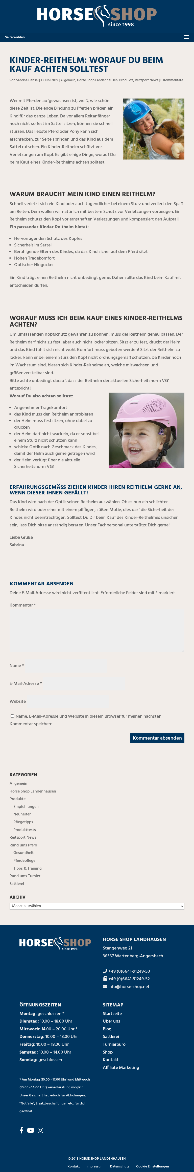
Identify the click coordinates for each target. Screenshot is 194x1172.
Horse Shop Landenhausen (97, 80)
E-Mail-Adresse (26, 683)
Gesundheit (23, 853)
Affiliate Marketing (121, 1067)
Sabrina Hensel (27, 80)
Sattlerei (17, 884)
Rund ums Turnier (25, 876)
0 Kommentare (171, 80)
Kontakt (111, 1060)
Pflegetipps (23, 822)
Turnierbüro (114, 1044)
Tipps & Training (27, 868)
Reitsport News (146, 80)
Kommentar (23, 605)
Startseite (112, 1014)
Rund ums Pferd (23, 845)
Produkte (126, 80)
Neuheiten (22, 814)
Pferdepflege (24, 861)
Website (18, 701)
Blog (107, 1029)
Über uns (111, 1021)
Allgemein (68, 80)
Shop (108, 1052)
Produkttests (24, 830)
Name (17, 666)
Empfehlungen (26, 807)
